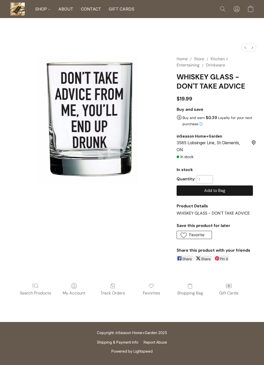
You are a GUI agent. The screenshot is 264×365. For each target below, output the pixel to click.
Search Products (35, 293)
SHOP (41, 9)
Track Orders (113, 293)
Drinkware (215, 65)
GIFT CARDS (121, 9)
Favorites (151, 293)
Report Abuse (155, 342)
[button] (17, 9)
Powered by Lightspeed (132, 351)
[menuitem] (245, 48)
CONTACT (91, 9)
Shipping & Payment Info (117, 342)
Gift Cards (228, 293)
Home (182, 59)
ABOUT (65, 9)
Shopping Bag (190, 293)
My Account (74, 293)
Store (199, 59)
